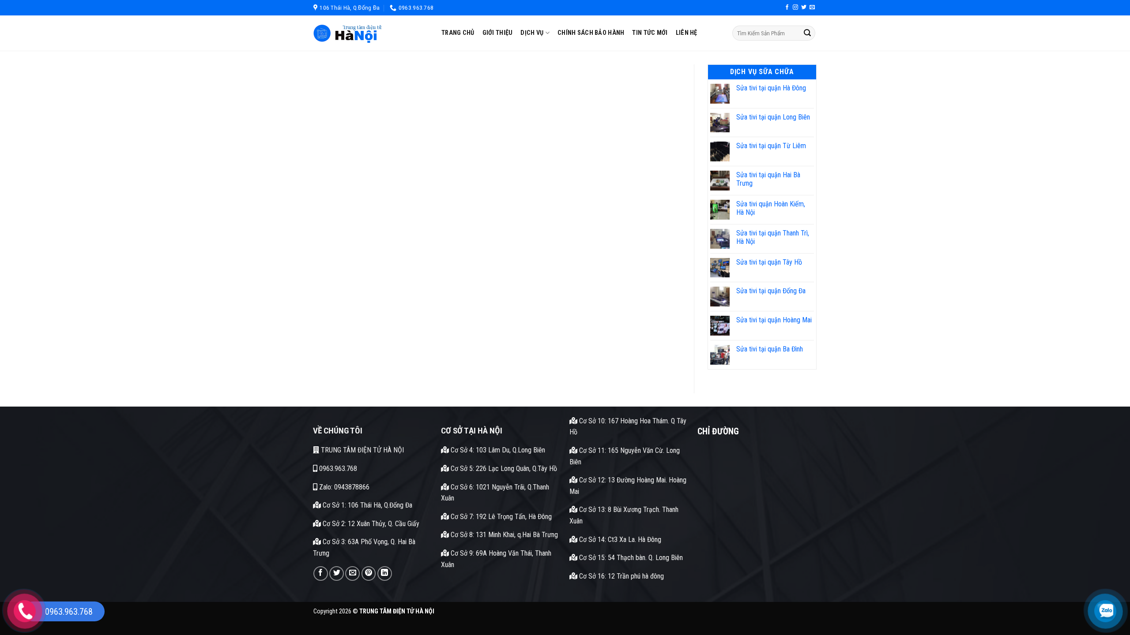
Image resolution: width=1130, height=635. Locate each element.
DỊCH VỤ (531, 33)
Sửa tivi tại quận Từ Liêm (771, 146)
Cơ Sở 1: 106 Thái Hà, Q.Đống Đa (366, 505)
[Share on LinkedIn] (384, 573)
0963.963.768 (337, 468)
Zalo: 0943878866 (343, 487)
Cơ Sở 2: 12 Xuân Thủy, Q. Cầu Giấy (370, 523)
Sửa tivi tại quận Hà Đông (771, 88)
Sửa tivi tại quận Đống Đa (771, 291)
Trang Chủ (458, 33)
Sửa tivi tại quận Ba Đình (769, 349)
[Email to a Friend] (352, 573)
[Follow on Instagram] (795, 7)
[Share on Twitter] (336, 573)
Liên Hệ (686, 33)
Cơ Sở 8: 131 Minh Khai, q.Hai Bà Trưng (503, 534)
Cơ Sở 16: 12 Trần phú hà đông (620, 576)
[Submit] (807, 33)
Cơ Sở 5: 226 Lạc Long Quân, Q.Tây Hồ (503, 468)
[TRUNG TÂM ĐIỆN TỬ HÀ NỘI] (370, 33)
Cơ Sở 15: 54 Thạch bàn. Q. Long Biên (630, 557)
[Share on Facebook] (320, 573)
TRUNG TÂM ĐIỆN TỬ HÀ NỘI (361, 450)
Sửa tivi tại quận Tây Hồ (769, 262)
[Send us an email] (812, 7)
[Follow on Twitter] (803, 7)
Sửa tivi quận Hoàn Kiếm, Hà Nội (770, 208)
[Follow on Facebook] (787, 7)
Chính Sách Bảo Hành (590, 33)
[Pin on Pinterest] (369, 573)
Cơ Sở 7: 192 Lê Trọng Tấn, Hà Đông (500, 516)
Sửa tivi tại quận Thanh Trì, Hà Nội (772, 237)
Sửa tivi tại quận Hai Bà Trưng (768, 179)
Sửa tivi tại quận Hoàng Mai (774, 320)
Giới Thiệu (497, 33)
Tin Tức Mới (649, 33)
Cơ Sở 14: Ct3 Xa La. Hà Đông (619, 539)
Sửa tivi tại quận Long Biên (773, 117)
